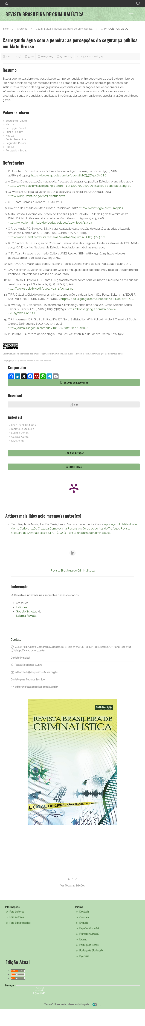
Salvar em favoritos (75, 382)
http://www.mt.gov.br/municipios (101, 208)
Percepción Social (16, 150)
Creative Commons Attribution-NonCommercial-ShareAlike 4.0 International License (84, 354)
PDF (75, 404)
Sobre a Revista (26, 615)
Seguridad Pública (16, 143)
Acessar (72, 775)
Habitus (9, 124)
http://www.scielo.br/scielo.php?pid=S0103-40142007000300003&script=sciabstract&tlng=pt (69, 185)
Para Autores (16, 917)
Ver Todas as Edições (72, 885)
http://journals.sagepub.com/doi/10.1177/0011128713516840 (48, 328)
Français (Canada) (89, 933)
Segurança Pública (16, 120)
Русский (84, 956)
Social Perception (15, 139)
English (83, 922)
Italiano (83, 939)
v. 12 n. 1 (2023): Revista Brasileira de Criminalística (64, 28)
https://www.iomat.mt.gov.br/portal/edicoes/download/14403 (50, 222)
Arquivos (22, 28)
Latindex (21, 607)
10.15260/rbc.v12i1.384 (91, 56)
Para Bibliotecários (20, 922)
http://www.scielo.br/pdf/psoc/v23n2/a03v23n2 (41, 288)
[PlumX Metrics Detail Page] (74, 488)
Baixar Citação (75, 453)
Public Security (14, 132)
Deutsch (84, 911)
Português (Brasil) (89, 945)
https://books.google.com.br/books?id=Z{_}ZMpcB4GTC (68, 175)
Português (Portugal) (91, 950)
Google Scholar (26, 611)
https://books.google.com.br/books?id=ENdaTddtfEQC (97, 299)
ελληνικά (84, 917)
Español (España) (89, 928)
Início (6, 28)
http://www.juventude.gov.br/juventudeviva (36, 196)
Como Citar (75, 467)
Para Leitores (16, 911)
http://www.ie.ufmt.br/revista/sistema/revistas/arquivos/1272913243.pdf (56, 237)
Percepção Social (15, 128)
